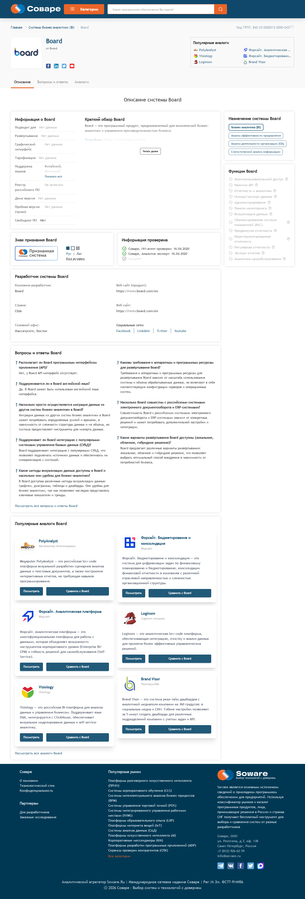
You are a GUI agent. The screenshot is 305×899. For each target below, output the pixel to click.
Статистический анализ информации (255, 152)
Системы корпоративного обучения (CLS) (140, 790)
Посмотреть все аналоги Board (38, 753)
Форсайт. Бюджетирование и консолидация (270, 56)
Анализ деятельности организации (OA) (257, 143)
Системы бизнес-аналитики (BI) (51, 27)
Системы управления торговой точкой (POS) (142, 805)
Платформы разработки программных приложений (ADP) (152, 845)
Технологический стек (37, 785)
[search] (220, 9)
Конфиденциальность (36, 790)
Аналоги (82, 81)
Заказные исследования (38, 817)
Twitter (162, 331)
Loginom (205, 62)
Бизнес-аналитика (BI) (246, 127)
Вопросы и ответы (52, 81)
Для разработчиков (34, 812)
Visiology (205, 56)
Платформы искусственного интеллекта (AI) (142, 835)
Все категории (119, 856)
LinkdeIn (143, 331)
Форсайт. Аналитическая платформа (270, 50)
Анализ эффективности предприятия (256, 135)
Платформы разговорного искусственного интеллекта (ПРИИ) (150, 783)
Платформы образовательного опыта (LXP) (141, 820)
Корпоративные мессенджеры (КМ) (135, 840)
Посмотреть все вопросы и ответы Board (46, 505)
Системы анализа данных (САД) (132, 830)
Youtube (180, 331)
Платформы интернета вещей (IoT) (135, 825)
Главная (16, 27)
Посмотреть (31, 591)
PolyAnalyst (207, 50)
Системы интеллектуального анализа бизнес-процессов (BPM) (151, 798)
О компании (29, 780)
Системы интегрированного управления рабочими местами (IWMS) (147, 813)
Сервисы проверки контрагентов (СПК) (138, 850)
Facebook (123, 331)
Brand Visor (257, 62)
